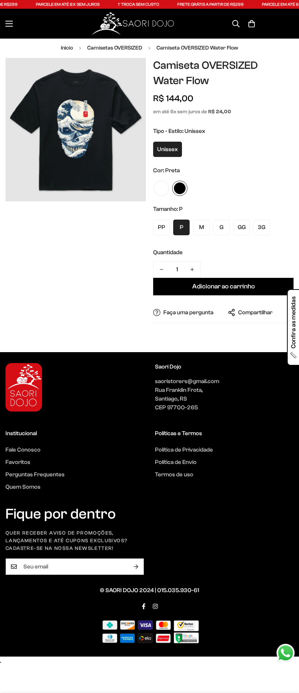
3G (261, 227)
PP (161, 227)
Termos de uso (174, 474)
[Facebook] (144, 606)
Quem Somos (22, 487)
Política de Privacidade (184, 449)
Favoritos (17, 462)
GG (242, 227)
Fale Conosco (22, 449)
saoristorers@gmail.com (187, 381)
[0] (251, 23)
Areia (161, 188)
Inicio (67, 48)
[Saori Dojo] (133, 24)
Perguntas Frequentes (35, 474)
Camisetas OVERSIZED (114, 48)
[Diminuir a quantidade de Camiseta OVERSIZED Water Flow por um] (162, 269)
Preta (179, 188)
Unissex (167, 149)
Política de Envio (176, 462)
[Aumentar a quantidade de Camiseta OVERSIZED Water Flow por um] (192, 269)
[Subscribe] (136, 566)
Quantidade (168, 252)
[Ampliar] (130, 73)
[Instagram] (155, 606)
